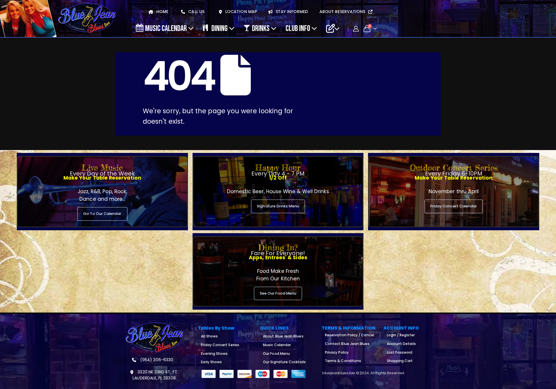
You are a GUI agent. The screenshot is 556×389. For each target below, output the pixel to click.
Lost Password (400, 352)
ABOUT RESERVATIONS (342, 11)
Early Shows (211, 361)
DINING (219, 28)
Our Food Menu (276, 353)
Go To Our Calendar (102, 213)
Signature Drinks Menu (278, 206)
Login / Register (401, 335)
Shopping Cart (400, 360)
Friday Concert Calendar (453, 206)
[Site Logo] (87, 18)
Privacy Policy (337, 352)
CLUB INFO (298, 28)
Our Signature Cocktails (284, 361)
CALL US (195, 11)
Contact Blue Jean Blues (347, 343)
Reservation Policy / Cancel (349, 335)
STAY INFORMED (291, 11)
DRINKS (261, 28)
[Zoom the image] (154, 326)
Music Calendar (166, 28)
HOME (161, 11)
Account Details (401, 343)
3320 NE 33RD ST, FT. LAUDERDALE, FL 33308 (155, 375)
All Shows (209, 336)
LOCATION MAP (240, 11)
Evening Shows (214, 353)
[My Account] (355, 28)
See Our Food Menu (278, 293)
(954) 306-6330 (156, 360)
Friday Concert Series (220, 344)
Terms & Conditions (343, 360)
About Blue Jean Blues (283, 336)
